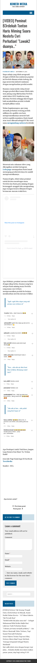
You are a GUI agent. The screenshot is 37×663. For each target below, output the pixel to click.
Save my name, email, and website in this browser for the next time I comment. (18, 575)
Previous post (20, 506)
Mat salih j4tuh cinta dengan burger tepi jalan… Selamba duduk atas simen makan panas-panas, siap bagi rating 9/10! (18, 649)
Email (7, 560)
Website (8, 566)
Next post (17, 509)
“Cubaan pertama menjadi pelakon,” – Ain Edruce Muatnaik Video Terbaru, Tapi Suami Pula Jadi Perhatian (18, 631)
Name (7, 553)
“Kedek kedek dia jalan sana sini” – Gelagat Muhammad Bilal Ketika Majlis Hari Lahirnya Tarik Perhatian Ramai (18, 623)
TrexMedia (7, 461)
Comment (8, 537)
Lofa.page (7, 169)
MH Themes (28, 661)
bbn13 (12, 71)
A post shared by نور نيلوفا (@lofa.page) (19, 248)
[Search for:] (18, 594)
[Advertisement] (21, 263)
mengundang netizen (16, 123)
